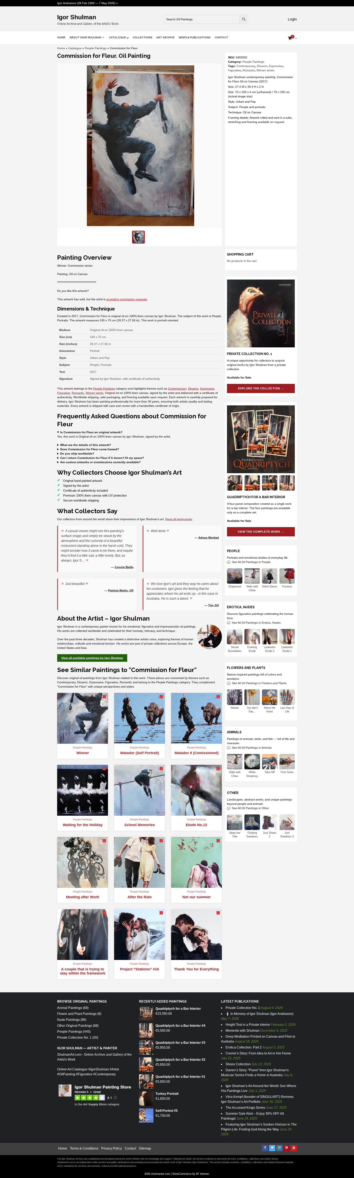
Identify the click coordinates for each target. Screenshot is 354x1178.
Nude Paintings (68, 1019)
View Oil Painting (80, 742)
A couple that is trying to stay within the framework (82, 971)
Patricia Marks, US (120, 590)
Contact (221, 37)
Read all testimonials (178, 519)
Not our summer (196, 897)
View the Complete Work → (261, 531)
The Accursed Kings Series (245, 1107)
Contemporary (246, 66)
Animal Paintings (69, 1008)
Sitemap (145, 1148)
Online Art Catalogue (72, 1069)
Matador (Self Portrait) (139, 753)
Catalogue (117, 37)
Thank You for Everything (196, 969)
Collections (142, 37)
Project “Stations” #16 (139, 969)
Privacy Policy (111, 1148)
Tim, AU (213, 605)
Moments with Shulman (243, 1030)
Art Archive (165, 37)
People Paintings (96, 48)
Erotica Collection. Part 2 (244, 1047)
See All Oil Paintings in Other (250, 808)
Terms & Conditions (84, 1148)
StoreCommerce (182, 1173)
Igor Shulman (76, 17)
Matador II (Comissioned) (197, 753)
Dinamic (262, 66)
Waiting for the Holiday (83, 825)
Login (292, 19)
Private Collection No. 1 (74, 1037)
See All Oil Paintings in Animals (252, 747)
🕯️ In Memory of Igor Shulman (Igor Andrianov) (259, 1013)
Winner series (265, 70)
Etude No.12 (196, 825)
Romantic (249, 70)
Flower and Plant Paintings (76, 1013)
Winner (82, 753)
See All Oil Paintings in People (251, 562)
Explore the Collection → (261, 388)
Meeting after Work (82, 897)
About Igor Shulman (85, 37)
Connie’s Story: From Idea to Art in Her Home (258, 1053)
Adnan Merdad (208, 537)
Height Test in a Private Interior (248, 1024)
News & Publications (194, 37)
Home (61, 37)
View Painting (80, 813)
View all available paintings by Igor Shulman (92, 657)
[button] (290, 576)
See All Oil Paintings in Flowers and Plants (259, 683)
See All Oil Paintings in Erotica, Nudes (256, 622)
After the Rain (139, 897)
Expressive (276, 66)
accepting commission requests (126, 299)
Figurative (234, 70)
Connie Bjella (124, 567)
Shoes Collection (238, 1064)
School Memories (139, 825)
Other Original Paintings (74, 1025)
